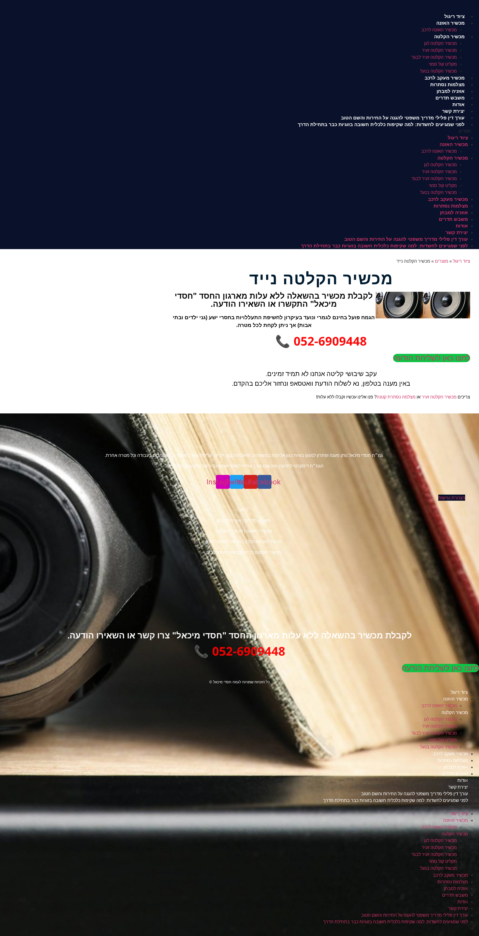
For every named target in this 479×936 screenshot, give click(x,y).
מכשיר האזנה (450, 23)
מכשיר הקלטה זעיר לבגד (434, 57)
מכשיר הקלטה (449, 36)
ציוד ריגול (454, 16)
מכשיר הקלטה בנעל (438, 71)
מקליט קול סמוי (443, 64)
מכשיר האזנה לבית (223, 552)
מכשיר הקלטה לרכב (263, 541)
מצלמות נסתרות (447, 84)
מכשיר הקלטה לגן (440, 43)
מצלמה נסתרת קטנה (396, 397)
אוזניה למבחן (451, 91)
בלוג (244, 509)
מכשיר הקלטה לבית (262, 552)
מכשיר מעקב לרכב (445, 78)
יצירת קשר (453, 111)
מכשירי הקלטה (229, 531)
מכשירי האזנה (259, 531)
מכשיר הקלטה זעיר (439, 50)
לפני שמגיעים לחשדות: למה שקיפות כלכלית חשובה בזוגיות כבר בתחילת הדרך (381, 124)
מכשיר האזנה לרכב (439, 29)
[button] (239, 131)
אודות (458, 104)
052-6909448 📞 (321, 341)
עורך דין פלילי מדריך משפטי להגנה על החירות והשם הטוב (403, 118)
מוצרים (441, 261)
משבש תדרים (450, 98)
